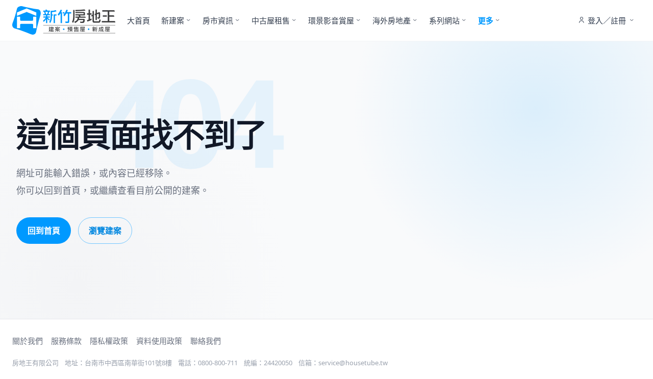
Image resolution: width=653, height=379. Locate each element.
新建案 (172, 20)
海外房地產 (391, 20)
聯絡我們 (205, 341)
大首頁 (138, 20)
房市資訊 (218, 20)
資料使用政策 (159, 341)
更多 (485, 20)
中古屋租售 (271, 20)
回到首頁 (44, 230)
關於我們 (27, 341)
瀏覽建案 (105, 230)
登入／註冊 (607, 20)
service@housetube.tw (353, 362)
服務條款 (66, 341)
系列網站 (444, 20)
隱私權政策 (109, 341)
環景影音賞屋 (331, 20)
